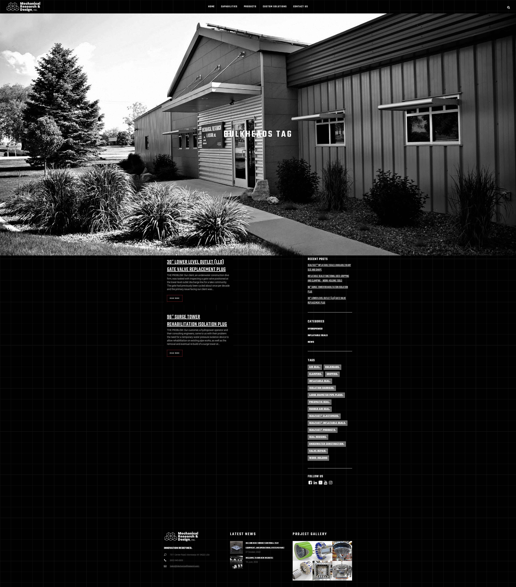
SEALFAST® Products (322, 430)
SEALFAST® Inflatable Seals (327, 423)
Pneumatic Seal (319, 402)
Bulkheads (332, 367)
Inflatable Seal (319, 381)
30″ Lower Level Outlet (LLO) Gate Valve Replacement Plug (196, 265)
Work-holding (318, 458)
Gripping (332, 374)
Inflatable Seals (318, 335)
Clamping (315, 374)
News (311, 342)
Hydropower (315, 329)
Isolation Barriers (321, 388)
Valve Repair (317, 451)
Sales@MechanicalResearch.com (184, 566)
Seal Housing (317, 437)
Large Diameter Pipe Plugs (326, 395)
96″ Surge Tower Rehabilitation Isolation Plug (197, 320)
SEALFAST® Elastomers (323, 416)
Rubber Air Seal (319, 409)
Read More (175, 298)
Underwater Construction (326, 444)
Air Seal (314, 367)
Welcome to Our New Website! (259, 557)
